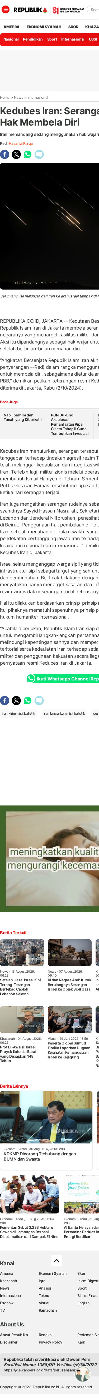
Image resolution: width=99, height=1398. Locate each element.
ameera (11, 26)
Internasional (72, 39)
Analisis (45, 1288)
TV (2, 1310)
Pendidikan (33, 39)
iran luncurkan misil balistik (64, 713)
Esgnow (7, 1303)
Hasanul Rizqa (21, 143)
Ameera (6, 1273)
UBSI (93, 39)
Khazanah (8, 1280)
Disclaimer (8, 1342)
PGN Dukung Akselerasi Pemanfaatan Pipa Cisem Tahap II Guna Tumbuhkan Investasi (70, 424)
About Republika (14, 1334)
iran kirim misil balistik (18, 713)
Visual (44, 1303)
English (83, 1303)
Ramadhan (48, 1310)
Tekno (44, 1295)
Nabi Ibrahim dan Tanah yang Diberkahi (23, 417)
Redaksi (46, 1334)
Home (5, 97)
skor (73, 26)
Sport (52, 39)
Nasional (11, 39)
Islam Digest (87, 1280)
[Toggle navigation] (5, 9)
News (18, 97)
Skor (81, 1273)
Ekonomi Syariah (44, 26)
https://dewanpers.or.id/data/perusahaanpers (43, 1370)
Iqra (42, 1280)
